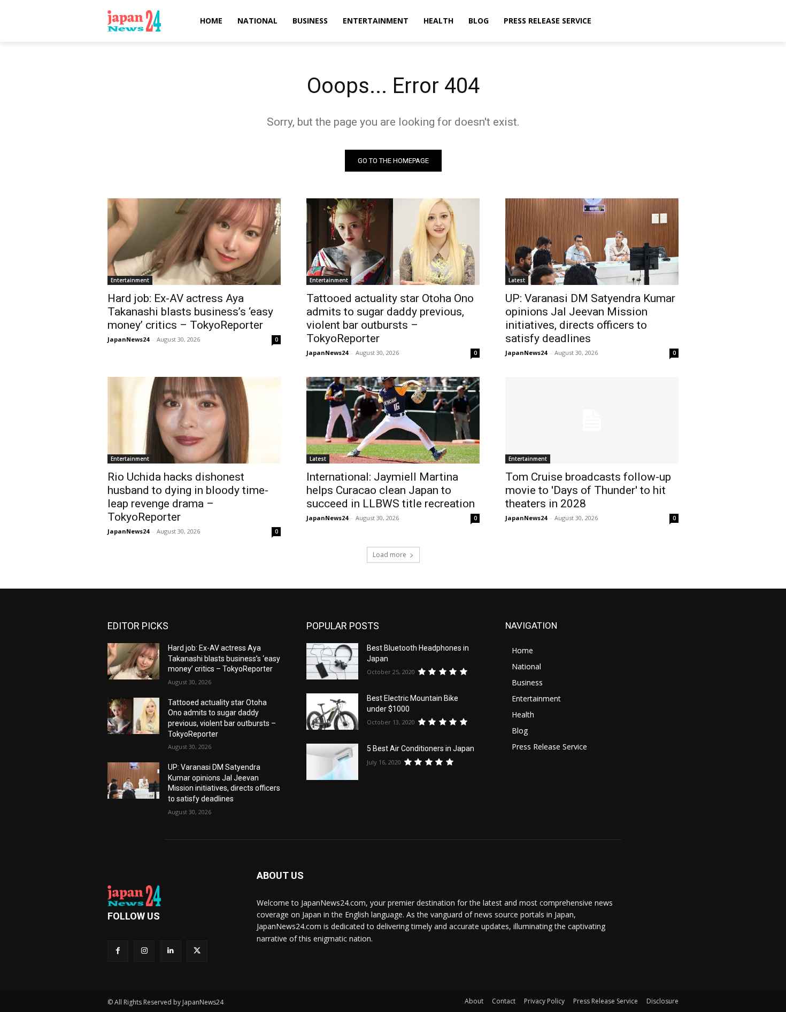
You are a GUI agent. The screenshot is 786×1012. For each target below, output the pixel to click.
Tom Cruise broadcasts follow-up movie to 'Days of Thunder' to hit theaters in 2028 (588, 490)
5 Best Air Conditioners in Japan (420, 748)
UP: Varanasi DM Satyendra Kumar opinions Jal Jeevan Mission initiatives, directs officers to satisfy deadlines (590, 318)
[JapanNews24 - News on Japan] (169, 896)
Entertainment (130, 280)
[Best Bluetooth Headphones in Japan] (332, 661)
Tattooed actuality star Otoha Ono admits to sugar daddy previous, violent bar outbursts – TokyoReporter (390, 318)
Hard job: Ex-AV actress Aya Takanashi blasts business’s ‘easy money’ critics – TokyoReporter (190, 311)
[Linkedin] (170, 950)
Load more (389, 554)
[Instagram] (144, 950)
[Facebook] (117, 950)
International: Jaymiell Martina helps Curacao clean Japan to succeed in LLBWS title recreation (390, 490)
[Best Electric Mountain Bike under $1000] (332, 711)
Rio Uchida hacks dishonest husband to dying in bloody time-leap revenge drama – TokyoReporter (187, 496)
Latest (516, 280)
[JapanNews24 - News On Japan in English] (144, 21)
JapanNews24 (128, 339)
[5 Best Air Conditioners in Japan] (332, 762)
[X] (197, 950)
